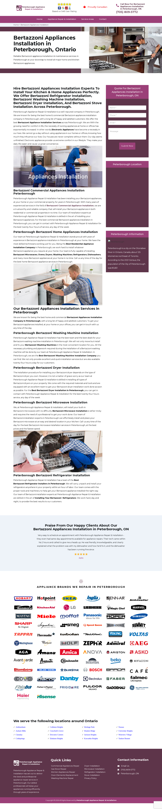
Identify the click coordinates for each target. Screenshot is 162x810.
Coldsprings (20, 738)
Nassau (121, 727)
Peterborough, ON (130, 773)
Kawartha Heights (91, 738)
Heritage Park (89, 727)
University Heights (125, 731)
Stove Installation (92, 775)
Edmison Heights (56, 738)
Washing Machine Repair (62, 778)
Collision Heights (56, 727)
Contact (102, 19)
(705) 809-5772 (127, 12)
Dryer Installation (92, 766)
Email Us (125, 766)
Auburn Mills (21, 731)
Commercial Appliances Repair (65, 766)
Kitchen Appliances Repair (63, 772)
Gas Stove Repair (58, 769)
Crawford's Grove (56, 731)
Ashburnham (20, 727)
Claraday (19, 735)
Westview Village (125, 735)
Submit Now (127, 146)
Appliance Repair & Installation (62, 19)
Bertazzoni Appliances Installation (35, 25)
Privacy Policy (90, 778)
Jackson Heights (90, 735)
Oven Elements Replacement (64, 775)
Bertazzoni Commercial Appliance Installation (70, 205)
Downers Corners (56, 735)
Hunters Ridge (89, 731)
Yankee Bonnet (124, 738)
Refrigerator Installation (94, 772)
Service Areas (87, 19)
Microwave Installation (94, 769)
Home (39, 19)
